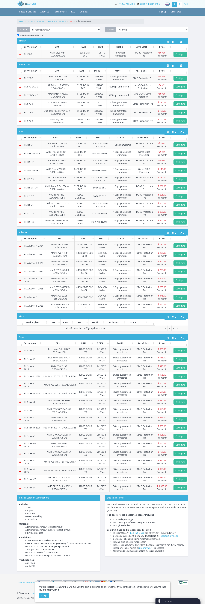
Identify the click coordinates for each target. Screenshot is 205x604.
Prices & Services (27, 11)
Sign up (162, 11)
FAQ (73, 11)
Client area (176, 11)
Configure (180, 54)
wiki (186, 3)
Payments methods (26, 582)
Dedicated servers (57, 21)
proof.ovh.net (145, 547)
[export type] (182, 41)
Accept (44, 595)
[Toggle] (167, 41)
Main (21, 21)
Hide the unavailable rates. (32, 35)
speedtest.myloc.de (169, 535)
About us (44, 11)
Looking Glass (137, 532)
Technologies (60, 11)
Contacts (84, 11)
